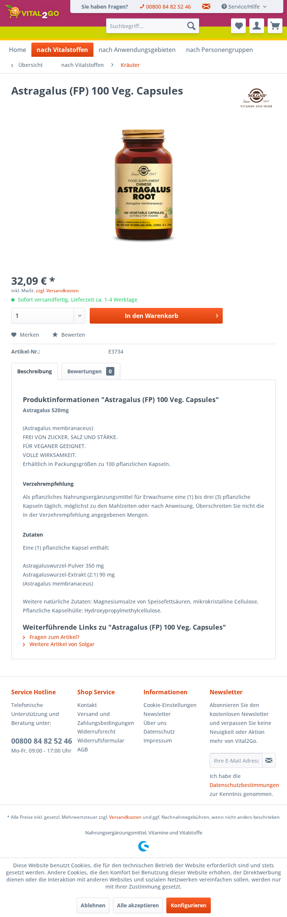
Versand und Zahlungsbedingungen (105, 718)
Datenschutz (159, 731)
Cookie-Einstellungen (170, 704)
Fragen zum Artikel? (53, 636)
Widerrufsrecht (96, 731)
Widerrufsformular (100, 740)
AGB (82, 749)
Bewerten (72, 334)
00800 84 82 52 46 (41, 741)
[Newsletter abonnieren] (268, 760)
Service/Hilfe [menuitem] (244, 6)
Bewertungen (89, 371)
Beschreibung (34, 371)
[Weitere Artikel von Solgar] (256, 98)
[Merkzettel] (238, 25)
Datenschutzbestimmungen (244, 784)
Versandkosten (125, 817)
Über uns (155, 722)
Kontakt (87, 704)
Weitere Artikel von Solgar (61, 644)
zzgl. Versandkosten (57, 290)
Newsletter (157, 713)
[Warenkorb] (275, 25)
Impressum (158, 740)
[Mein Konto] (256, 25)
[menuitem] (105, 6)
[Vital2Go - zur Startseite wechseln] (33, 12)
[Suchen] (191, 25)
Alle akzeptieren (138, 905)
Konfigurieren (188, 905)
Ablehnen (93, 905)
